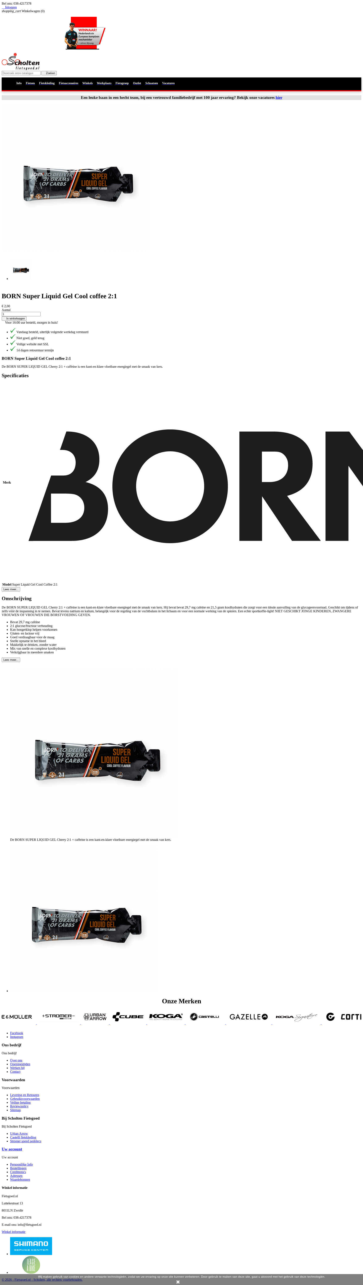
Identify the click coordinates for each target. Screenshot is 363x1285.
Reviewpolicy (19, 1106)
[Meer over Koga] (95, 1023)
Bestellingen (18, 1168)
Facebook (16, 1033)
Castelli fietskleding (23, 1137)
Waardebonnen (20, 1179)
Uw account (12, 1149)
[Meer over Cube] (57, 1023)
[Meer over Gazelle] (178, 1023)
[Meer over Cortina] (279, 1023)
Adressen (16, 1176)
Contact (15, 1071)
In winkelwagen (14, 318)
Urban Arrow (19, 1133)
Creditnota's (18, 1172)
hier (279, 97)
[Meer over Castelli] (134, 1023)
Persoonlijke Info (21, 1164)
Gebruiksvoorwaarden (25, 1098)
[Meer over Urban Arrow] (24, 1023)
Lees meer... (10, 589)
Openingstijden (20, 1064)
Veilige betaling (20, 1102)
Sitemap (15, 1110)
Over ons (16, 1060)
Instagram (16, 1037)
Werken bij (17, 1068)
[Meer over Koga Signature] (225, 1023)
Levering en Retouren (24, 1095)
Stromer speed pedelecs (25, 1141)
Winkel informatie (13, 1232)
